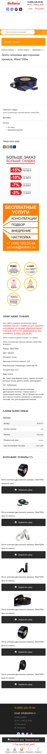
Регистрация (39, 8)
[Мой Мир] (11, 146)
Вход (30, 8)
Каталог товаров (12, 42)
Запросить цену (25, 490)
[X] (14, 146)
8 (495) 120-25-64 (22, 333)
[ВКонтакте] (4, 146)
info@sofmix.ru (30, 331)
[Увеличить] (23, 84)
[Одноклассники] (7, 146)
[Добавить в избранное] (42, 70)
